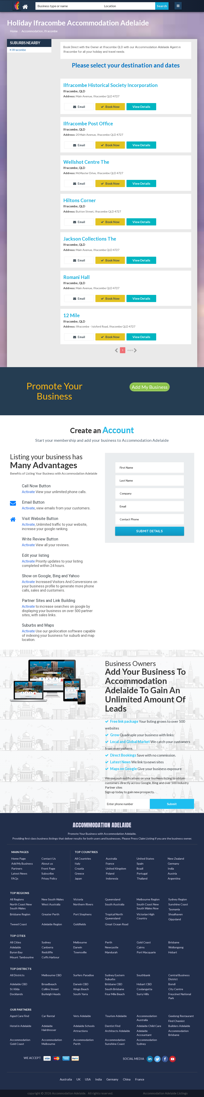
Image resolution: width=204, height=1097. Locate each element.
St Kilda (15, 989)
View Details (141, 106)
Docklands (16, 994)
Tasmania (174, 909)
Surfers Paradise (83, 975)
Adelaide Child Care (149, 1026)
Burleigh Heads (51, 994)
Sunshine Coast (178, 904)
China (126, 1079)
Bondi (172, 984)
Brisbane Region (20, 914)
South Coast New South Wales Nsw (148, 906)
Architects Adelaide (117, 1031)
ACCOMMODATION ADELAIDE (102, 825)
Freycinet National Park (179, 996)
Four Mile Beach (115, 994)
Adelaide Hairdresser (49, 1028)
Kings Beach (81, 989)
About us (47, 863)
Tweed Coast (18, 924)
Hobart (172, 952)
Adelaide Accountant (144, 1033)
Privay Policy (49, 878)
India (171, 868)
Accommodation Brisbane (178, 1033)
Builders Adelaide (179, 1026)
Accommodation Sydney (147, 1041)
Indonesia (112, 878)
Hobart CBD (144, 984)
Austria (172, 873)
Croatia (79, 868)
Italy (77, 863)
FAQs (14, 878)
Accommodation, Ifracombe (40, 31)
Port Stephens (82, 914)
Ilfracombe (18, 50)
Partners (16, 868)
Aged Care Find (19, 1016)
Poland (110, 873)
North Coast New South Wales (21, 906)
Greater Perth (50, 914)
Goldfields (79, 924)
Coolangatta (144, 989)
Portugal (142, 873)
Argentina (174, 878)
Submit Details (149, 531)
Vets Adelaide (82, 1016)
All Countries (83, 858)
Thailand (142, 878)
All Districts (17, 975)
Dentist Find (112, 1026)
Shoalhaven (175, 914)
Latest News (19, 873)
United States (145, 858)
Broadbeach (49, 984)
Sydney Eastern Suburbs (115, 977)
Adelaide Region (52, 924)
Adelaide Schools (84, 1026)
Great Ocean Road (116, 924)
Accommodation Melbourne (52, 1041)
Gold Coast (144, 942)
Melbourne (80, 942)
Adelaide (15, 947)
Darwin (77, 947)
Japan (78, 878)
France (110, 863)
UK (78, 1079)
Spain (140, 863)
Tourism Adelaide (116, 1016)
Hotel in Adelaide (20, 1026)
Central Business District (179, 977)
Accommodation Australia (147, 1018)
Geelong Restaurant (181, 1016)
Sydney (46, 942)
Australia (111, 858)
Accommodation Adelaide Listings (165, 1093)
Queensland (112, 899)
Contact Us (48, 858)
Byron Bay (16, 952)
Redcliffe (47, 952)
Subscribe (47, 873)
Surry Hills (143, 994)
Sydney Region (177, 899)
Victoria (78, 899)
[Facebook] (165, 1058)
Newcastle (111, 947)
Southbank (143, 975)
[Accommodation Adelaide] (36, 7)
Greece (79, 873)
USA (88, 1079)
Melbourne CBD (52, 975)
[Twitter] (157, 1058)
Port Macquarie (146, 952)
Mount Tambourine (22, 957)
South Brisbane (114, 989)
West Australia (51, 904)
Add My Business (150, 387)
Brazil (140, 868)
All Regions (17, 899)
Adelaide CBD (18, 984)
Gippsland (174, 919)
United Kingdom (116, 868)
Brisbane (173, 942)
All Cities (15, 942)
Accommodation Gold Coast (20, 1041)
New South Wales (53, 899)
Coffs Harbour (50, 957)
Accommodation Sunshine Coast (115, 1041)
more (130, 350)
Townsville (80, 952)
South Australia (114, 904)
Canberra (47, 947)
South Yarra (80, 994)
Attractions (80, 1031)
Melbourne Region (148, 899)
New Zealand (176, 858)
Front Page (48, 868)
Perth (108, 942)
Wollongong (175, 947)
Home (14, 31)
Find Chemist (176, 1021)
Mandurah (111, 952)
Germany (173, 863)
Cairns (141, 947)
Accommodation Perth (83, 1041)
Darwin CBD (80, 984)
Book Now (112, 106)
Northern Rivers (83, 904)
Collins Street (50, 989)
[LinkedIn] (150, 1058)
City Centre (175, 989)
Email (81, 106)
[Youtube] (172, 1058)
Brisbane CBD (113, 984)
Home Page (18, 858)
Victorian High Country (145, 916)
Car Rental (48, 1016)
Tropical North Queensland (114, 916)
